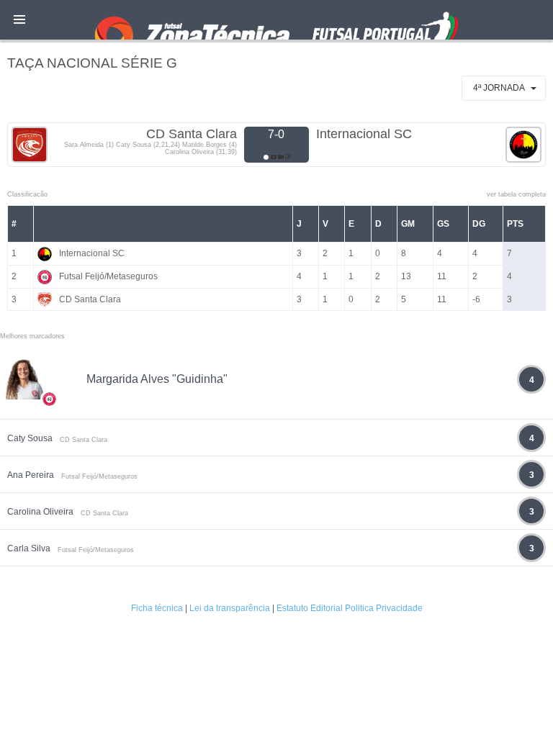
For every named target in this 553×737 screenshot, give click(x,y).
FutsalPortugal (276, 20)
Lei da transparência (229, 608)
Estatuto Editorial (309, 608)
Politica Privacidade (384, 608)
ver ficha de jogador (50, 441)
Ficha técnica (157, 608)
